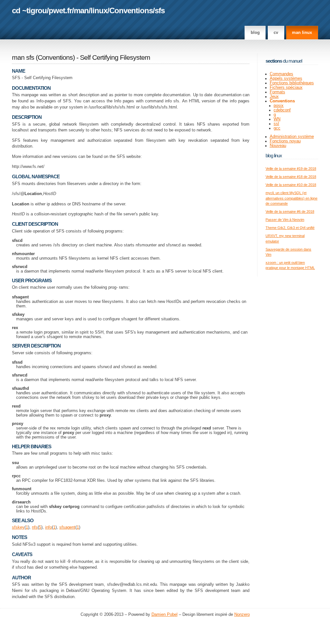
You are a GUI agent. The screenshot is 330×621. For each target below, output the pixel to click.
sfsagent (67, 527)
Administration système (292, 136)
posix (279, 105)
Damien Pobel (164, 614)
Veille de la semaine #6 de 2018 (290, 211)
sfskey (18, 527)
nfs (35, 527)
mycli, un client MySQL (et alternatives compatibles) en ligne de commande (291, 198)
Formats (277, 92)
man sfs (23, 57)
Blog (255, 32)
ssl (276, 123)
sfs (160, 10)
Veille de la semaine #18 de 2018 (291, 177)
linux (99, 10)
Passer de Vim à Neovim (285, 220)
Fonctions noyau (285, 141)
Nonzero (242, 614)
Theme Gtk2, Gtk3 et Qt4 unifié (290, 228)
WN (277, 119)
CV (276, 32)
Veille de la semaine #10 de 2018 (291, 185)
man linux (302, 32)
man (81, 10)
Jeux (274, 96)
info (48, 527)
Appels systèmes (286, 78)
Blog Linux (274, 155)
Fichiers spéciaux (286, 87)
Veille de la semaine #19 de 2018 (291, 169)
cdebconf (282, 110)
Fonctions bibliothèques (292, 83)
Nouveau (278, 145)
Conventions (131, 10)
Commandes (281, 74)
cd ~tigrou (29, 10)
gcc (277, 128)
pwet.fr (60, 10)
